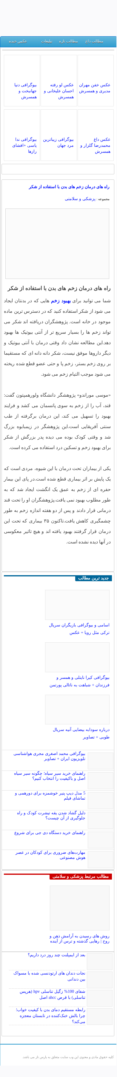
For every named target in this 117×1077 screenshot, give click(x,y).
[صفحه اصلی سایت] (110, 42)
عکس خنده (18, 41)
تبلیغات (47, 41)
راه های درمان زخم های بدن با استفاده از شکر (69, 187)
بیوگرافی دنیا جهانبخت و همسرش (25, 91)
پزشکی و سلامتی (80, 199)
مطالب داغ (94, 41)
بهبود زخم (61, 300)
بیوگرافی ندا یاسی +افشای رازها (24, 145)
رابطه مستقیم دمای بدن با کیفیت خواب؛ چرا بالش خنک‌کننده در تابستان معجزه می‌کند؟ (50, 1015)
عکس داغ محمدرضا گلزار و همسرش (95, 145)
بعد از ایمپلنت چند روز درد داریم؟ (56, 955)
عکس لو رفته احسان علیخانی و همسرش (59, 91)
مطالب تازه (68, 41)
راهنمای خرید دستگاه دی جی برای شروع (49, 832)
